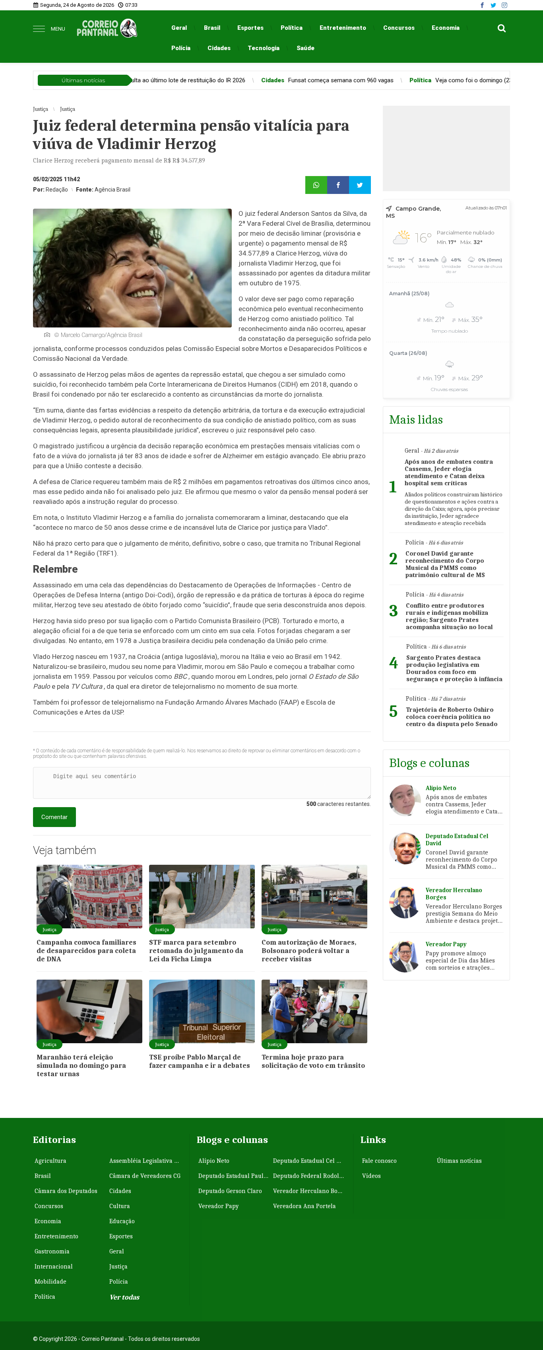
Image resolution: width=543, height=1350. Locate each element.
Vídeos (371, 1176)
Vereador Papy (218, 1206)
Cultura (119, 1206)
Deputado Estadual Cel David (309, 1160)
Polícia (180, 48)
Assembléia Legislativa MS (145, 1160)
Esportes (250, 27)
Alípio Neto (213, 1160)
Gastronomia (52, 1251)
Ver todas (124, 1297)
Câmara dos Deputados (66, 1191)
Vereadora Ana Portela (304, 1206)
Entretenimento (343, 27)
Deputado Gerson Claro (230, 1191)
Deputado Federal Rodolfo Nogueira (309, 1176)
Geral (179, 27)
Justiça (118, 1266)
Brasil (212, 27)
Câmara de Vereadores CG (144, 1176)
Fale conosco (379, 1160)
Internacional (54, 1266)
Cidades (219, 48)
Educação (122, 1221)
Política (292, 27)
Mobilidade (50, 1281)
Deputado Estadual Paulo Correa (235, 1176)
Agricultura (50, 1160)
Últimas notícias (459, 1160)
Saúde (305, 48)
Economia (446, 27)
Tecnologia (263, 48)
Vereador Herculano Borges (309, 1191)
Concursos (399, 27)
